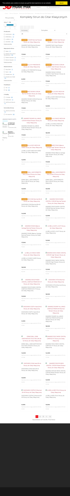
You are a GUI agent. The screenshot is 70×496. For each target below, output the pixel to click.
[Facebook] (51, 426)
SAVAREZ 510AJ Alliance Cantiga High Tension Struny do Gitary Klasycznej (55, 148)
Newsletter (47, 378)
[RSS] (58, 426)
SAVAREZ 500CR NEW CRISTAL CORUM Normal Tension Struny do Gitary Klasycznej (55, 189)
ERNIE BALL (9, 36)
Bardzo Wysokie (10, 60)
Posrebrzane (9, 74)
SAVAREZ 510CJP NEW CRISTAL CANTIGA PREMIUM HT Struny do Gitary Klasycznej (31, 250)
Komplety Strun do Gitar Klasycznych (44, 13)
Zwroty (36, 379)
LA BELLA (9, 39)
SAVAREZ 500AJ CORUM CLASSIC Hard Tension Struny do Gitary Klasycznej (55, 73)
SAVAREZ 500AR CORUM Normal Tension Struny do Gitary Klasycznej (31, 100)
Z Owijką (8, 97)
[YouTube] (62, 426)
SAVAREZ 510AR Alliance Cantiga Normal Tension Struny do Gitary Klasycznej (31, 209)
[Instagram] (65, 426)
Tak (7, 87)
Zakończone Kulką (10, 111)
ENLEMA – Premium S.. (11, 132)
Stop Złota (8, 69)
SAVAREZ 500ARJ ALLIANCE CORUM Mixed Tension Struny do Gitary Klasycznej (31, 127)
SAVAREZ (9, 41)
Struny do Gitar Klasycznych (26, 13)
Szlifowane (9, 99)
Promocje (47, 376)
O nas (26, 382)
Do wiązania (9, 114)
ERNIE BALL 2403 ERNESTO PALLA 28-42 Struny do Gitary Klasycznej (30, 168)
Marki (45, 369)
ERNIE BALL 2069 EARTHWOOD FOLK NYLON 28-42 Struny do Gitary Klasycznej (31, 292)
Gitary (6, 13)
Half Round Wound (10, 103)
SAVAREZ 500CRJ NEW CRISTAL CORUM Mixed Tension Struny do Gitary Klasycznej (56, 313)
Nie (7, 90)
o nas (7, 418)
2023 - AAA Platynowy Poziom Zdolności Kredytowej (28, 393)
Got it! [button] (61, 3)
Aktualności (47, 388)
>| (50, 353)
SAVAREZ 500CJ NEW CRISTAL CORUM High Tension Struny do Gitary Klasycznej (55, 230)
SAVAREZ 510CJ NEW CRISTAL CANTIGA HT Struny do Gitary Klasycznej (55, 292)
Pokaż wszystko (8, 44)
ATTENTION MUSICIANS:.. (11, 123)
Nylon (8, 72)
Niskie (7, 51)
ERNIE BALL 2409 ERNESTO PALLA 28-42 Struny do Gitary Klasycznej (54, 168)
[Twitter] (55, 426)
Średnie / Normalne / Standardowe (10, 54)
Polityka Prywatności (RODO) (28, 410)
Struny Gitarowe (14, 13)
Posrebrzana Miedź (10, 77)
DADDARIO (9, 34)
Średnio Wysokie (10, 57)
